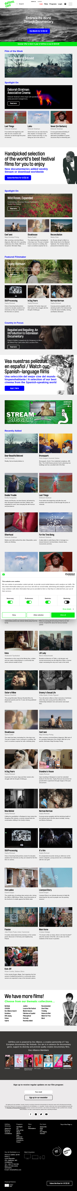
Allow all (63, 615)
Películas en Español (29, 1013)
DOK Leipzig (8, 1016)
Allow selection (39, 615)
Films (46, 4)
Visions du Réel (46, 1013)
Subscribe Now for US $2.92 (18, 178)
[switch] (29, 602)
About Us (8, 1128)
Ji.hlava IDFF (57, 1068)
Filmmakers (32, 1128)
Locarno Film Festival (29, 1008)
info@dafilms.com (15, 1169)
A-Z (29, 1127)
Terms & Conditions (8, 1132)
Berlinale (7, 1006)
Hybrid (7, 1021)
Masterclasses (27, 1011)
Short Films (44, 1008)
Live (41, 4)
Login (60, 4)
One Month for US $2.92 (38, 31)
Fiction (7, 1018)
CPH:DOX (7, 1008)
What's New (18, 1134)
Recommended (46, 1006)
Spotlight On (11, 82)
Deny (14, 615)
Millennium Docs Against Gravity (28, 1069)
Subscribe (43, 1127)
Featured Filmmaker (15, 257)
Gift (41, 1130)
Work (43, 1018)
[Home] (10, 4)
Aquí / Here (14, 388)
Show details (67, 609)
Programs (53, 4)
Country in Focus (14, 323)
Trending (44, 1011)
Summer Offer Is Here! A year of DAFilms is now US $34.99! (38, 44)
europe (40, 1)
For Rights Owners (43, 1132)
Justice (25, 1006)
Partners (7, 1130)
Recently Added (13, 430)
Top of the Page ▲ (66, 1124)
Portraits (26, 1018)
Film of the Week (14, 51)
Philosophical (27, 1016)
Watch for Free (46, 1016)
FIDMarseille (47, 1068)
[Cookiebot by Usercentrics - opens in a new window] (66, 574)
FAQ (41, 1128)
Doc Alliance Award (11, 1011)
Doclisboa (8, 1013)
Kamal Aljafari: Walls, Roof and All (13, 40)
